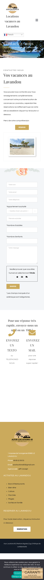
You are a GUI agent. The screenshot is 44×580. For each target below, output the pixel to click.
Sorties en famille (15, 503)
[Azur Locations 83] (12, 4)
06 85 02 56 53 (18, 460)
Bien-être (12, 488)
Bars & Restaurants (16, 484)
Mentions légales (22, 543)
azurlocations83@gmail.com (24, 465)
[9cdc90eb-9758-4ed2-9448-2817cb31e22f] (22, 139)
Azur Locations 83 (10, 543)
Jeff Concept (23, 469)
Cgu (30, 543)
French (10, 35)
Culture (11, 491)
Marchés (12, 495)
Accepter (17, 573)
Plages (11, 499)
